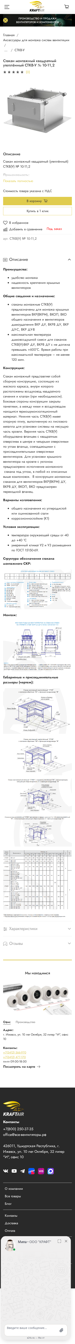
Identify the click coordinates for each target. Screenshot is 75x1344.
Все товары (13, 1196)
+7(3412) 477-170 (14, 1057)
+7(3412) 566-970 (14, 1052)
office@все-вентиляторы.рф (24, 1134)
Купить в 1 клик (38, 211)
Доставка (11, 1223)
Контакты (11, 1215)
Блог (8, 1203)
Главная (9, 35)
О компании (14, 1188)
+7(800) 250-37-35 (18, 1129)
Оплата (10, 1230)
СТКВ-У (20, 50)
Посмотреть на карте (19, 1066)
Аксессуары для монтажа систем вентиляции (36, 40)
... (6, 50)
